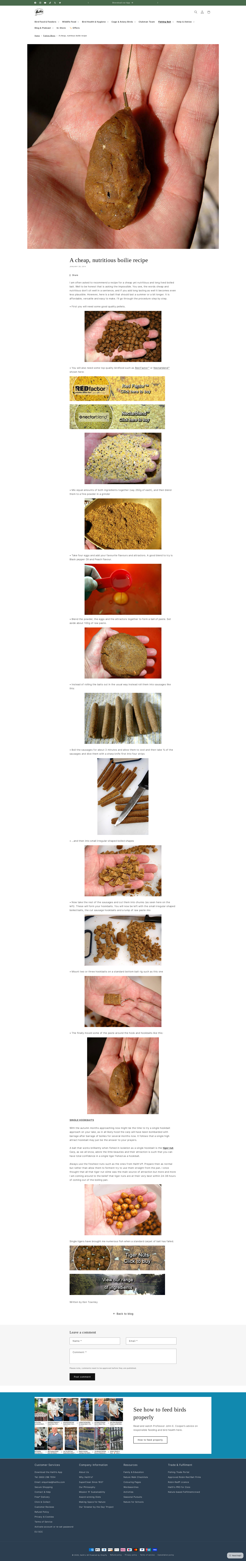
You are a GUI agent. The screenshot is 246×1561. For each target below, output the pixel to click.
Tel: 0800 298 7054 (45, 1477)
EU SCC (39, 1531)
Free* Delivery (42, 1497)
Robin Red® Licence (178, 1482)
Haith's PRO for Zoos (179, 1487)
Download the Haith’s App (48, 1472)
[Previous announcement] (88, 3)
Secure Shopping (44, 1487)
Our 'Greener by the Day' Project (96, 1506)
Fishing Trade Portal (178, 1472)
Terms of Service (43, 1521)
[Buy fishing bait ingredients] (117, 1294)
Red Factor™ (142, 367)
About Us (84, 1472)
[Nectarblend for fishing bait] (117, 428)
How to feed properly (150, 1440)
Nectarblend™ (161, 367)
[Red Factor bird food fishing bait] (117, 400)
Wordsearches (131, 1487)
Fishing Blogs (49, 36)
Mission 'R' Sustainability (92, 1492)
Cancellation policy (166, 1555)
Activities (128, 1492)
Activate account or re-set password (54, 1526)
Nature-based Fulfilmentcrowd (184, 1492)
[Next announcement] (158, 3)
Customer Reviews (44, 1506)
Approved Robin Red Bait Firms (184, 1477)
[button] (46, 22)
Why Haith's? (86, 1477)
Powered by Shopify (98, 1555)
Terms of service (147, 1555)
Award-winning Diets (90, 1497)
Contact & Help (43, 1492)
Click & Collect (42, 1502)
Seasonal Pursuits (133, 1497)
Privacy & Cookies (44, 1516)
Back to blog (125, 1313)
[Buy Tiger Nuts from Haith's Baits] (117, 1269)
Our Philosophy (87, 1487)
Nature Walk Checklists (136, 1477)
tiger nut (168, 1147)
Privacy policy (131, 1555)
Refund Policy (42, 1511)
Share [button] (75, 275)
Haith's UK (84, 1555)
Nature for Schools (134, 1502)
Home (37, 36)
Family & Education (134, 1472)
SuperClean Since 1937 (91, 1482)
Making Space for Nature (92, 1502)
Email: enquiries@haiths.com (50, 1482)
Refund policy (116, 1555)
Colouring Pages (132, 1482)
